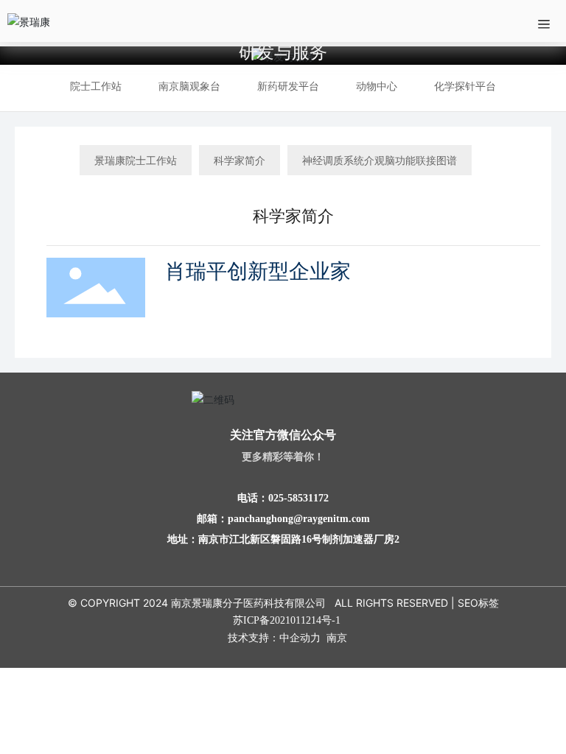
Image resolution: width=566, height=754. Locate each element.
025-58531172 (298, 498)
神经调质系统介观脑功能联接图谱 (379, 160)
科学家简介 (239, 160)
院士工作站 (96, 86)
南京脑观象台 (189, 86)
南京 (336, 637)
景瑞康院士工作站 (135, 160)
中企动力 (300, 637)
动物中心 (376, 86)
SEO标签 (478, 602)
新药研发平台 (288, 86)
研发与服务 (283, 52)
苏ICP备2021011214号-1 (286, 620)
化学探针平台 (465, 86)
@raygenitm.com (331, 518)
